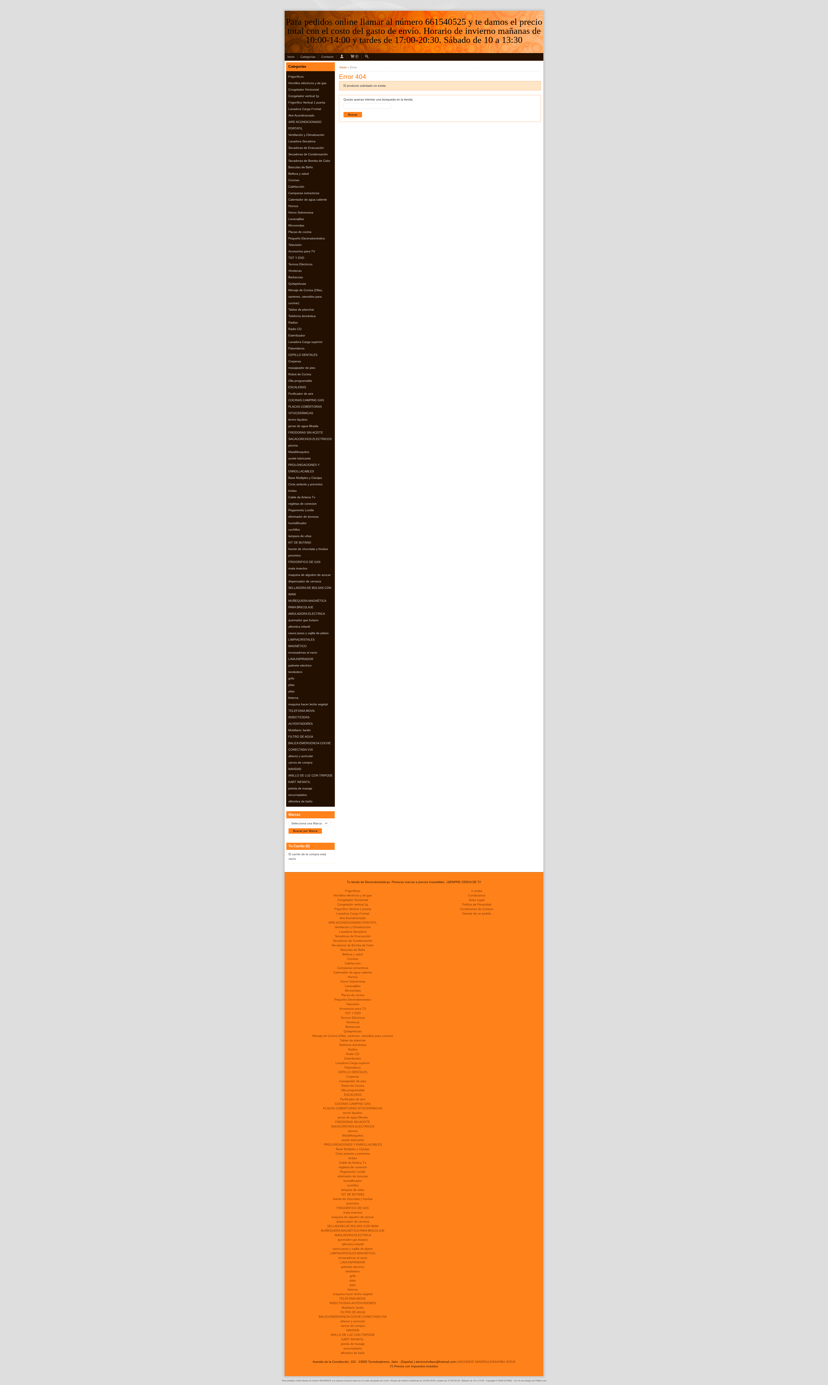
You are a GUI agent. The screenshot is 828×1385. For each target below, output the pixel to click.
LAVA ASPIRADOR (300, 659)
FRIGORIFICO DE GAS (304, 562)
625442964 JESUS (502, 1361)
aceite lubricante (299, 458)
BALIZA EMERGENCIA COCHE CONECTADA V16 (309, 746)
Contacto (327, 56)
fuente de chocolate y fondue (308, 549)
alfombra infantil (299, 626)
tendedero (295, 672)
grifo (291, 678)
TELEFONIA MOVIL (301, 710)
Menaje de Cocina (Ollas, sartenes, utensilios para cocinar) (305, 296)
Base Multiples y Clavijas (305, 477)
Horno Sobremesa (300, 212)
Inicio (291, 56)
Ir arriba (476, 891)
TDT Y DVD (296, 257)
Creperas (294, 361)
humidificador (297, 523)
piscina (293, 445)
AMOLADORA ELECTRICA (306, 613)
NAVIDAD (294, 769)
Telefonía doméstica (302, 316)
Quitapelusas (297, 283)
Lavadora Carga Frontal (304, 109)
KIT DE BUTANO (299, 542)
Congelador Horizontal (303, 89)
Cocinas (293, 180)
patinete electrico (300, 665)
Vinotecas (295, 270)
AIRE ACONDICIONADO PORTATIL (304, 125)
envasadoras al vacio (302, 652)
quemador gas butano (303, 620)
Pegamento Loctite (301, 510)
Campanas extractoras (303, 193)
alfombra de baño (300, 801)
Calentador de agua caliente (307, 199)
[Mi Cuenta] (342, 57)
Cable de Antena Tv (301, 497)
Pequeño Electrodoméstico (306, 238)
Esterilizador (296, 335)
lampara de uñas (299, 536)
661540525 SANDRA (472, 1361)
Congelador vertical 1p (303, 96)
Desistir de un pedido (476, 913)
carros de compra (300, 762)
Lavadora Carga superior (305, 342)
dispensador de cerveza (304, 581)
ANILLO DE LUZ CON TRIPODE (310, 775)
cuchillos (294, 529)
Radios (293, 322)
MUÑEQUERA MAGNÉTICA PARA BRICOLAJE (307, 604)
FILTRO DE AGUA (300, 736)
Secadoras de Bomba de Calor (309, 160)
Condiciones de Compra (476, 909)
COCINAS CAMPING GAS (306, 400)
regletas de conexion (302, 503)
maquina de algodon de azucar (309, 575)
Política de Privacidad (476, 904)
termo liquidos (297, 419)
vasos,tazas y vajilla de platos (308, 633)
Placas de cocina (299, 232)
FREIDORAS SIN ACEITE (305, 432)
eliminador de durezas (303, 516)
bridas (292, 490)
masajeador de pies (301, 367)
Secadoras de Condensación (308, 154)
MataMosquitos (298, 452)
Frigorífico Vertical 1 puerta (306, 102)
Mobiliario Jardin (299, 730)
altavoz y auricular (300, 756)
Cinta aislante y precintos (305, 484)
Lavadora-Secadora (301, 141)
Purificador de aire (300, 393)
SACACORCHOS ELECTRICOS (310, 439)
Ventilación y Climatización (306, 135)
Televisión (295, 245)
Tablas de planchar (301, 309)
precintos (294, 555)
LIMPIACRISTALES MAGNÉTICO (301, 643)
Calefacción (296, 186)
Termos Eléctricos (300, 264)
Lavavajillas (296, 219)
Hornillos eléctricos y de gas (307, 83)
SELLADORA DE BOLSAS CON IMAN (309, 591)
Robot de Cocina (299, 374)
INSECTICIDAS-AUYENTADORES (300, 720)
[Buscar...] (367, 57)
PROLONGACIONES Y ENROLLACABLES (304, 468)
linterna (293, 698)
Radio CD (294, 329)
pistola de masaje (300, 788)
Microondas (296, 225)
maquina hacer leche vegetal (308, 704)
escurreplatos (297, 795)
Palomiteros (296, 348)
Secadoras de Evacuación (306, 147)
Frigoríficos (296, 76)
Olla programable (300, 380)
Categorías (307, 56)
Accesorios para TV (301, 251)
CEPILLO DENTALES (302, 355)
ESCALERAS (297, 387)
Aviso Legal (477, 900)
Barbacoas (295, 277)
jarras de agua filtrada (303, 426)
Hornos (293, 206)
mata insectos (297, 568)
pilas (291, 685)
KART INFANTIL (299, 782)
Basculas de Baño (300, 167)
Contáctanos (476, 895)
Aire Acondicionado (301, 115)
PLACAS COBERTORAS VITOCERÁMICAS (305, 410)
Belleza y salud (298, 173)
